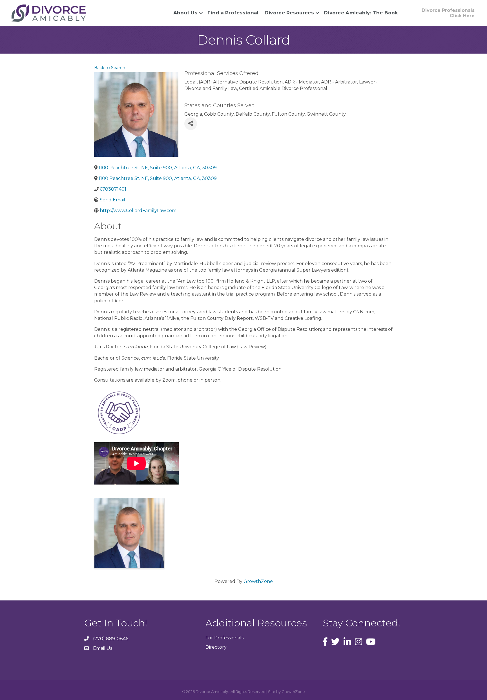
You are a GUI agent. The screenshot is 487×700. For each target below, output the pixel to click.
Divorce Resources (289, 13)
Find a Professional (233, 13)
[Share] (190, 123)
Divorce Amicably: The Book (361, 13)
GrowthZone (258, 581)
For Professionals (224, 637)
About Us (185, 13)
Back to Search (109, 67)
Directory (216, 647)
